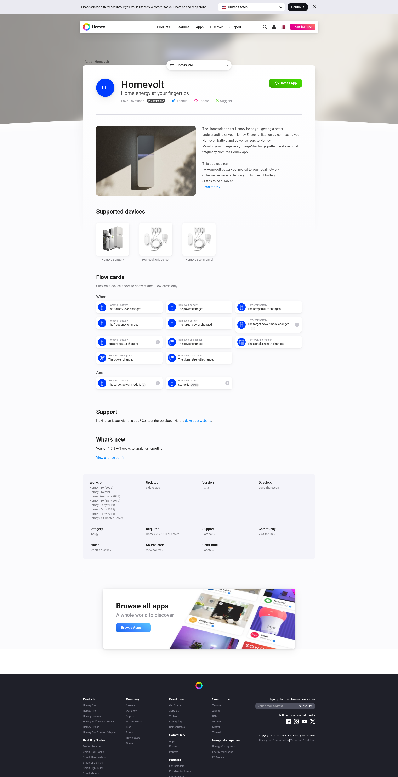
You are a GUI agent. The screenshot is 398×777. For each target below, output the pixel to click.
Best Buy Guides (94, 740)
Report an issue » (101, 550)
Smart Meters (91, 773)
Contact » (208, 534)
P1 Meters (218, 757)
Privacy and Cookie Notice (274, 740)
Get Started (175, 705)
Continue (297, 7)
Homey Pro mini (92, 716)
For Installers (176, 765)
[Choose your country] (283, 27)
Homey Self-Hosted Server (98, 721)
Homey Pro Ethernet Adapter (99, 732)
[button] (251, 7)
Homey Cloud (90, 705)
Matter (216, 726)
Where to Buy (134, 721)
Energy (94, 534)
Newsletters (133, 737)
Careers (130, 705)
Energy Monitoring (222, 751)
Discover (216, 27)
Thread (216, 732)
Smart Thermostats (94, 757)
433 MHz (217, 721)
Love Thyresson (269, 487)
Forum (173, 746)
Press (129, 732)
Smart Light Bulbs (93, 768)
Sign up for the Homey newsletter (292, 699)
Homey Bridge (91, 726)
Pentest (173, 751)
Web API (174, 716)
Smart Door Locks (93, 751)
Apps (200, 27)
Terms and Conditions (302, 740)
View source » (155, 550)
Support (235, 27)
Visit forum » (267, 534)
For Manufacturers (180, 771)
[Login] (274, 27)
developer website (198, 421)
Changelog (175, 721)
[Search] (265, 27)
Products (163, 27)
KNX (214, 716)
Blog (128, 726)
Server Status (177, 726)
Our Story (131, 710)
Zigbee (216, 710)
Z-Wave (216, 705)
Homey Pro (89, 710)
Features (183, 27)
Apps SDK (175, 710)
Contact (130, 743)
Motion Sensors (92, 746)
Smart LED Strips (93, 762)
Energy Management (224, 746)
